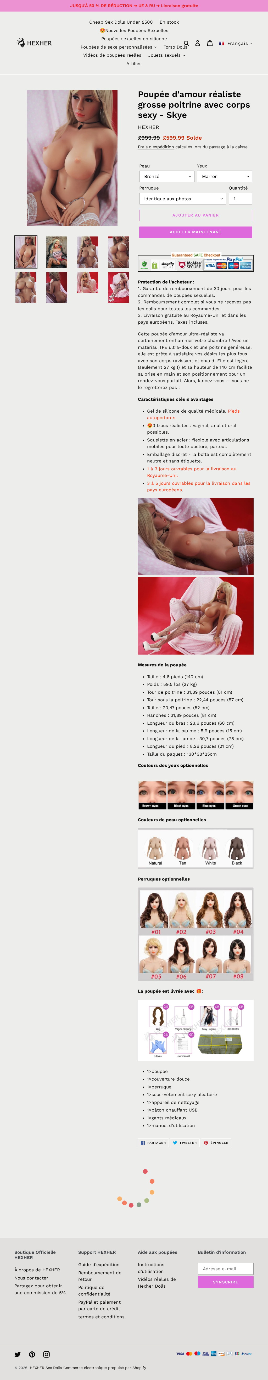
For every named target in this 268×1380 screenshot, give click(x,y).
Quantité (238, 188)
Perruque (149, 188)
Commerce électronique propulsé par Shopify (104, 1368)
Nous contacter (31, 1278)
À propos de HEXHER (37, 1269)
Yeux (202, 165)
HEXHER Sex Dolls (46, 1368)
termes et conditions (101, 1316)
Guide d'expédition (99, 1264)
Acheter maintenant (196, 232)
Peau (144, 165)
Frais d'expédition (156, 146)
